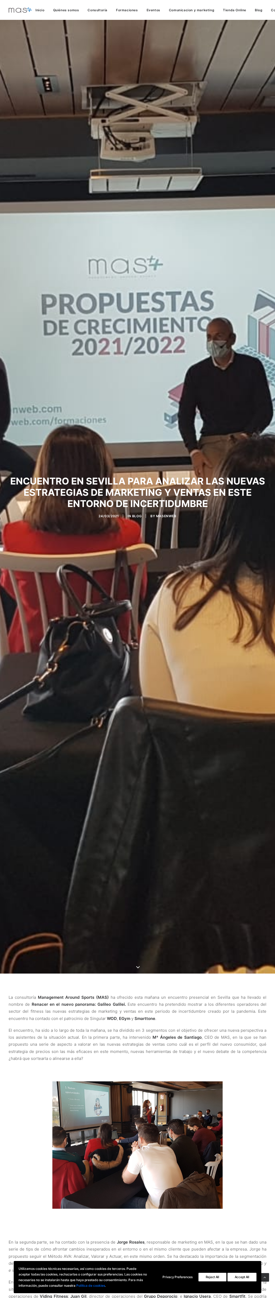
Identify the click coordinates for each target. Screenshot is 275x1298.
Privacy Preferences (177, 1277)
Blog (258, 10)
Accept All (242, 1277)
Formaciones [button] (127, 10)
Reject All (212, 1277)
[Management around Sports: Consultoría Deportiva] (20, 10)
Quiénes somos (66, 10)
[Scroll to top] (264, 1276)
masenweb (166, 516)
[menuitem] (41, 10)
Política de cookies (90, 1286)
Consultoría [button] (97, 10)
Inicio (40, 10)
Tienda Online (234, 10)
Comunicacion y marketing (191, 10)
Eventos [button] (153, 10)
